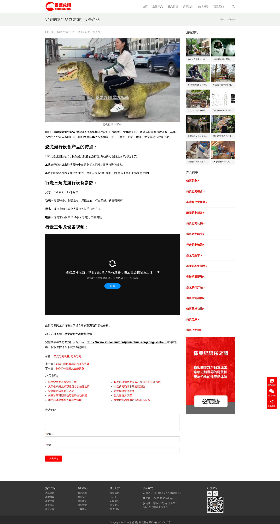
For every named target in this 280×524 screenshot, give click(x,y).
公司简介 (114, 493)
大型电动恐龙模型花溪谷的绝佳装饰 (69, 386)
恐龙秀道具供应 (123, 395)
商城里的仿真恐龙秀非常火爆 (72, 363)
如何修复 (82, 501)
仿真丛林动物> (195, 308)
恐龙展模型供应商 (124, 391)
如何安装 (82, 497)
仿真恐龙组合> (195, 191)
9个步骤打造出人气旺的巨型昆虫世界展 (223, 161)
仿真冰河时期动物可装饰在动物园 (67, 395)
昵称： (49, 434)
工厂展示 (114, 497)
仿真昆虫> (192, 319)
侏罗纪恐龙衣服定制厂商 (62, 382)
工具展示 (82, 509)
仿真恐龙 (49, 493)
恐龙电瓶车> (194, 255)
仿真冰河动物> (195, 298)
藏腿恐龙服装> (195, 212)
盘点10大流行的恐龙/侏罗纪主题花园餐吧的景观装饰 (198, 110)
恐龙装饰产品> (195, 287)
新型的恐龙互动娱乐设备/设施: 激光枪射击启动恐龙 (198, 136)
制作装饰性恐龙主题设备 (70, 368)
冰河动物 (49, 509)
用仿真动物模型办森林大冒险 (65, 400)
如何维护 (82, 505)
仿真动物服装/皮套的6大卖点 (223, 110)
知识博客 (203, 6)
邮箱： (49, 445)
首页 (145, 6)
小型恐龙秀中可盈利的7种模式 (198, 161)
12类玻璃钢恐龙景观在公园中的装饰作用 (137, 382)
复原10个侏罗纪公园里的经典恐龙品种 (223, 85)
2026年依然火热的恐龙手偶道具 (223, 136)
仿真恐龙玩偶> (195, 223)
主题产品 (157, 6)
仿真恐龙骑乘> (195, 234)
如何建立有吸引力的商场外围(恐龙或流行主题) (198, 59)
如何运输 (82, 493)
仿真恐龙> (192, 180)
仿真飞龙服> (194, 330)
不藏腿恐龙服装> (196, 202)
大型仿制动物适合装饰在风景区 (132, 400)
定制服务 (114, 501)
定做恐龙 (76, 356)
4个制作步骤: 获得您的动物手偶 (198, 85)
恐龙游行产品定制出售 (78, 333)
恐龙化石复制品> (196, 266)
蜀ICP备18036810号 (159, 522)
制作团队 (114, 509)
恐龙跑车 (49, 505)
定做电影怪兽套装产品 (61, 391)
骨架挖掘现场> (195, 276)
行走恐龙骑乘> (195, 244)
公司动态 (85, 32)
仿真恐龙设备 (61, 356)
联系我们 (218, 6)
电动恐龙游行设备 (64, 132)
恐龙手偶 (49, 501)
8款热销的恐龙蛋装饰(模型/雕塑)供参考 (223, 59)
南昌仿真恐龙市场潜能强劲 (129, 386)
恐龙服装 (49, 497)
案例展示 (114, 505)
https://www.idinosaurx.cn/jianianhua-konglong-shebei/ (126, 342)
